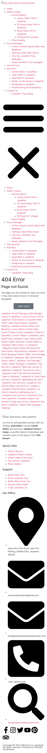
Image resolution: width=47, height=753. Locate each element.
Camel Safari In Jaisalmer (24, 71)
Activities (11, 68)
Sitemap (6, 408)
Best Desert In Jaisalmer (25, 345)
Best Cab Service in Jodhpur (25, 386)
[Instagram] (13, 730)
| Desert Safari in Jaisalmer (24, 335)
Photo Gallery (18, 40)
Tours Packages (14, 43)
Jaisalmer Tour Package (28, 360)
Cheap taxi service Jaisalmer (24, 401)
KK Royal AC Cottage (27, 37)
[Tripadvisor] (6, 737)
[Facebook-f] (6, 730)
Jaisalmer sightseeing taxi (21, 392)
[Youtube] (27, 730)
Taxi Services (13, 65)
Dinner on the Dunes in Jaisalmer (28, 81)
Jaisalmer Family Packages (14, 313)
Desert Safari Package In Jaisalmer (19, 363)
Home (9, 8)
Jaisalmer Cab (9, 373)
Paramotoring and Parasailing (26, 87)
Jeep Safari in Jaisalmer (23, 74)
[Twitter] (20, 730)
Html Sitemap (33, 404)
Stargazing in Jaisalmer (23, 84)
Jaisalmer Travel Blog (22, 93)
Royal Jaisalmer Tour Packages (27, 62)
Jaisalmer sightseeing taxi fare (26, 379)
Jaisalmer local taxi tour (14, 395)
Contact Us (12, 90)
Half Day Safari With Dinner (25, 52)
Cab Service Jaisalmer (29, 373)
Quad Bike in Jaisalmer (23, 78)
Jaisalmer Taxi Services (13, 382)
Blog (22, 404)
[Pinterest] (34, 730)
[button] (23, 140)
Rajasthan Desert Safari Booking (19, 348)
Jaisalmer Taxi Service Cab (26, 370)
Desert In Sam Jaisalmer (21, 332)
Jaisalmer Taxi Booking (13, 389)
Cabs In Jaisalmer (10, 376)
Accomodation (19, 15)
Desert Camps (14, 11)
